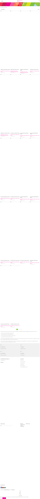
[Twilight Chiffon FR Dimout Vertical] (15, 39)
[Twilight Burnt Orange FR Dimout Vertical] (25, 39)
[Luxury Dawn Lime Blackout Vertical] (5, 230)
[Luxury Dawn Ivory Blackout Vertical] (25, 230)
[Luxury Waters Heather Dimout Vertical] (34, 230)
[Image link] (10, 391)
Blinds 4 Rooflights (22, 365)
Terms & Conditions (22, 361)
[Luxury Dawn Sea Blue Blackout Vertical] (34, 103)
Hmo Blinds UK (22, 364)
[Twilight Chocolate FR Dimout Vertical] (5, 39)
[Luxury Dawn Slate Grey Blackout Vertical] (25, 103)
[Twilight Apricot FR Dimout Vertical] (34, 39)
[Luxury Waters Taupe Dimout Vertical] (15, 103)
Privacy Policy (22, 360)
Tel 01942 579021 (3, 360)
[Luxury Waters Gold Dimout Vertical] (15, 294)
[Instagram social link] (2, 487)
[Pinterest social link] (4, 487)
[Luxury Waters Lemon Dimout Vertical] (15, 230)
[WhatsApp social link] (5, 487)
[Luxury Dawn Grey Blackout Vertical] (5, 294)
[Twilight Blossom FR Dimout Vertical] (5, 103)
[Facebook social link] (1, 487)
